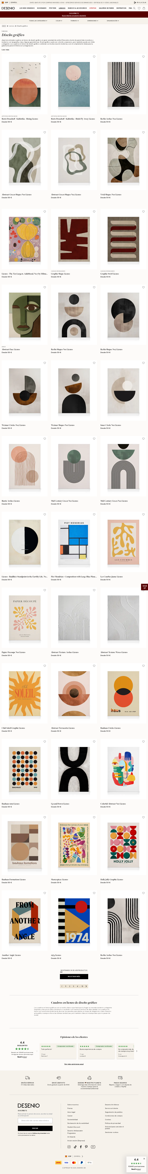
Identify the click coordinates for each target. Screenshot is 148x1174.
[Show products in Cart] (143, 8)
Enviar (35, 1128)
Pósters (52, 8)
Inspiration (121, 8)
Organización (112, 21)
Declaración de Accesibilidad (78, 1123)
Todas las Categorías (37, 21)
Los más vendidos (27, 8)
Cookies (108, 1120)
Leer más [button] (5, 50)
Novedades (41, 8)
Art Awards (71, 1137)
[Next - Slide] (136, 1051)
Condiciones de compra (113, 1116)
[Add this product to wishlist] (45, 56)
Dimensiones (92, 21)
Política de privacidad (39, 1133)
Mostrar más (74, 976)
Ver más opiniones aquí (74, 1064)
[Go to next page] (86, 986)
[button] (136, 1164)
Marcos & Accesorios (77, 8)
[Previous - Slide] (37, 1051)
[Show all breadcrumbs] (4, 26)
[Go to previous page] (62, 986)
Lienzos (62, 8)
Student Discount (73, 1127)
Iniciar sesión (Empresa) (76, 1141)
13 (82, 986)
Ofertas (92, 8)
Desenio (80, 1168)
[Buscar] (134, 8)
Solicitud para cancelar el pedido (114, 1127)
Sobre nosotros (73, 1105)
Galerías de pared (106, 8)
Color (58, 21)
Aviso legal (71, 1112)
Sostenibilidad (72, 1120)
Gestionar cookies (111, 1132)
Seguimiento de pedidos (114, 1112)
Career (70, 1116)
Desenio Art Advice (112, 1105)
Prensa (69, 1108)
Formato (74, 21)
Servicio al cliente (111, 1108)
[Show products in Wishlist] (139, 8)
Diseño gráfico (22, 26)
